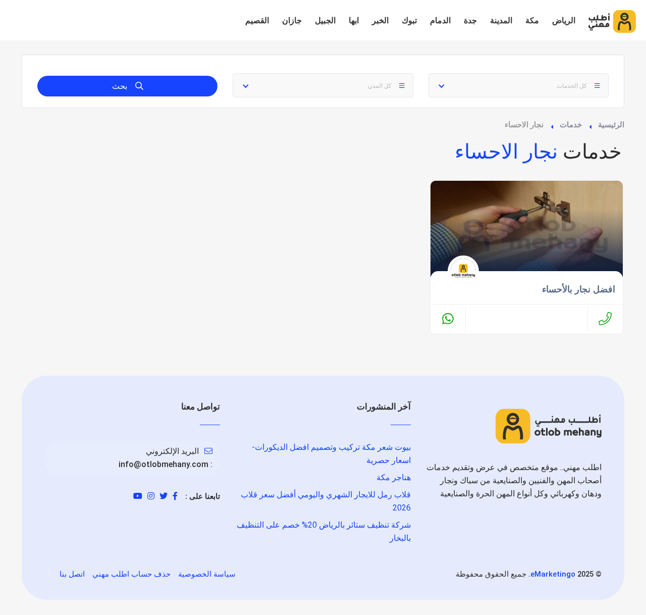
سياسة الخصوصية (207, 574)
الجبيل (325, 20)
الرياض (563, 20)
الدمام (440, 20)
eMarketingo (552, 574)
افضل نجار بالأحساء (578, 289)
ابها (354, 20)
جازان (292, 20)
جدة (470, 20)
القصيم (257, 20)
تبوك (409, 20)
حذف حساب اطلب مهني (131, 574)
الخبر (380, 20)
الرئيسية (611, 124)
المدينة (501, 20)
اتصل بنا (72, 574)
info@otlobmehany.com (163, 464)
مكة (532, 20)
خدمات (571, 124)
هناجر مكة (393, 477)
